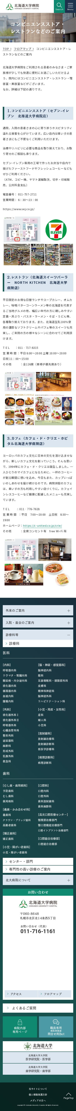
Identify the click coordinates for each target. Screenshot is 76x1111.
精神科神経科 (46, 691)
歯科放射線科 (46, 801)
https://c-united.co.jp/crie (42, 525)
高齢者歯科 (9, 825)
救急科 (7, 761)
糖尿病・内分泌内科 (15, 680)
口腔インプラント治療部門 (53, 830)
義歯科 (7, 815)
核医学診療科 (46, 749)
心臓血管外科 (11, 730)
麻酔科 (7, 746)
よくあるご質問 (24, 1007)
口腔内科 (43, 791)
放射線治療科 (46, 739)
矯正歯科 (8, 839)
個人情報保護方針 (38, 1094)
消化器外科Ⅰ (11, 715)
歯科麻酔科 (45, 806)
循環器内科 (9, 691)
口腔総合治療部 (47, 844)
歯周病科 (8, 801)
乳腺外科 (8, 756)
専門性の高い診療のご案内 (30, 869)
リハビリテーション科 (51, 701)
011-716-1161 (38, 931)
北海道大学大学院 (38, 1057)
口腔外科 (43, 796)
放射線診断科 (46, 744)
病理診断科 (45, 763)
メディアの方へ (38, 1100)
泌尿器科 (8, 740)
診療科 (14, 643)
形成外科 (8, 751)
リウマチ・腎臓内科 (15, 675)
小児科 (42, 725)
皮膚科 (42, 686)
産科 (41, 715)
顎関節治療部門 (47, 820)
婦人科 (42, 720)
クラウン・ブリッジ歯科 (17, 820)
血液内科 (8, 696)
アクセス (16, 994)
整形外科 (8, 735)
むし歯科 (8, 796)
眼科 (41, 675)
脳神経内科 (45, 670)
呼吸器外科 (9, 725)
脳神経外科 (45, 696)
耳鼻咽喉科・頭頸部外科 (53, 680)
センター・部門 (21, 861)
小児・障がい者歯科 (15, 852)
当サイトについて (38, 1089)
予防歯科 (8, 791)
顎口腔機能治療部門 (50, 825)
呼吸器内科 (9, 670)
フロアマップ (53, 994)
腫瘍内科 (8, 701)
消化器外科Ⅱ (11, 720)
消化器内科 (9, 686)
